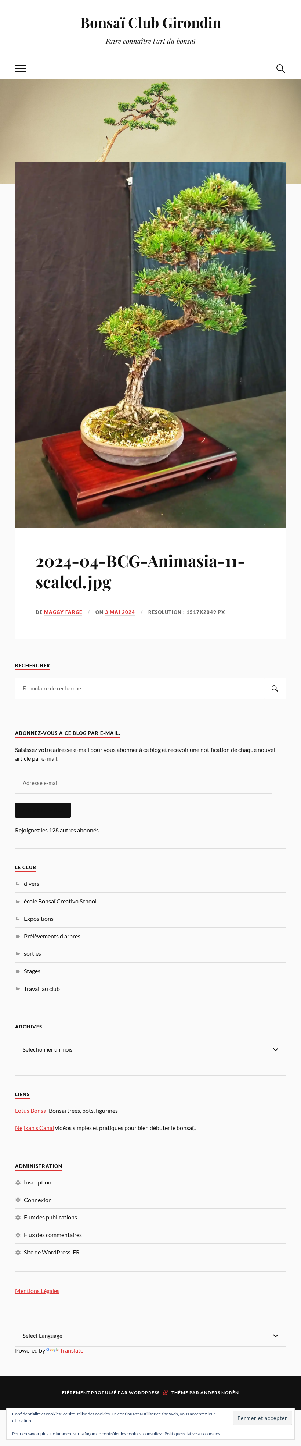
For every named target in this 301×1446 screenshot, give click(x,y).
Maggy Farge (63, 612)
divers (31, 883)
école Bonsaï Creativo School (60, 901)
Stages (32, 970)
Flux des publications (50, 1217)
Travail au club (42, 988)
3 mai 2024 (120, 612)
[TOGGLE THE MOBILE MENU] (20, 68)
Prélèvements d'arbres (52, 935)
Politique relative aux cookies (192, 1433)
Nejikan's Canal (34, 1127)
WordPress (144, 1392)
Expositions (39, 918)
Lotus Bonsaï (31, 1110)
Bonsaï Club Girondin (150, 22)
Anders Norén (219, 1392)
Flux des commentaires (53, 1234)
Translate (71, 1350)
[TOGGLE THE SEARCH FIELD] (280, 68)
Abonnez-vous (43, 810)
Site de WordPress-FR (52, 1251)
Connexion (38, 1199)
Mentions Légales (37, 1290)
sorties (32, 953)
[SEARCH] (275, 688)
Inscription (37, 1182)
